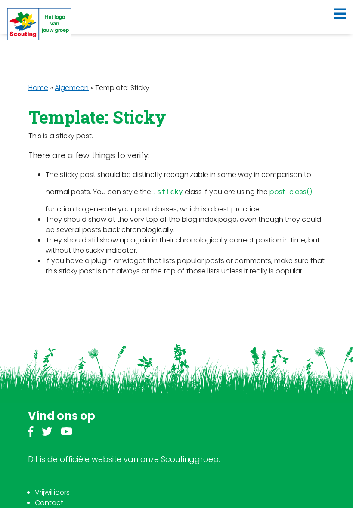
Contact (49, 503)
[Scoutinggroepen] (39, 24)
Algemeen (72, 88)
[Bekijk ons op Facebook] (30, 433)
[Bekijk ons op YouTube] (66, 433)
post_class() (290, 192)
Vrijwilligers (52, 492)
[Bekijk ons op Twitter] (47, 433)
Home (38, 88)
